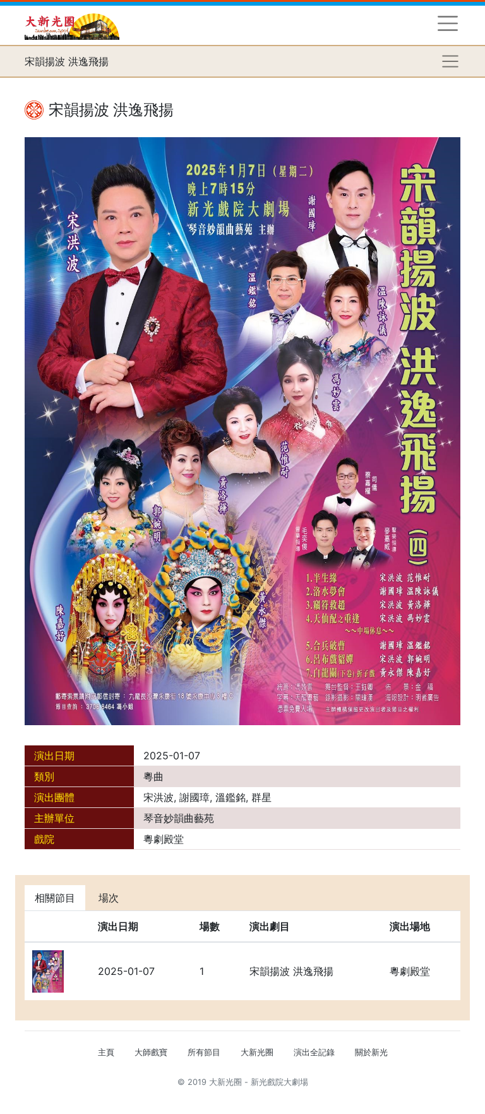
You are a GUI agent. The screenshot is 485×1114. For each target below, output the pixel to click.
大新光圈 (257, 1052)
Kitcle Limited (337, 1097)
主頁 (106, 1052)
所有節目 (204, 1052)
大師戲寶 (151, 1052)
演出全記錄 (314, 1052)
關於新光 (371, 1052)
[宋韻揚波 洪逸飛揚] (242, 430)
